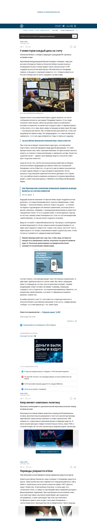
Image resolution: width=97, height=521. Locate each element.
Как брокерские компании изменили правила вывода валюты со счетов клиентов (49, 189)
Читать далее (27, 195)
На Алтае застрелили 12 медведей (35, 389)
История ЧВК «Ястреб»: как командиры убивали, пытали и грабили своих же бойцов (48, 378)
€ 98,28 (31, 30)
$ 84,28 (25, 30)
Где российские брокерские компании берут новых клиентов (46, 140)
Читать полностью (48, 451)
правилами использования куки (47, 36)
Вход (68, 26)
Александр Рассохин (26, 336)
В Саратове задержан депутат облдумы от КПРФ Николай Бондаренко (46, 371)
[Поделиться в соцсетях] (75, 47)
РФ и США (55, 30)
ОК (74, 36)
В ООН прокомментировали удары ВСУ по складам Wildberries (43, 384)
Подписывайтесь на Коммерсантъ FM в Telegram (39, 325)
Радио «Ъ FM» (24, 41)
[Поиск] (71, 26)
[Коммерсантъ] (21, 26)
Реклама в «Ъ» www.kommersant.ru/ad (48, 12)
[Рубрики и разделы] (75, 26)
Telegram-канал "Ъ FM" (51, 312)
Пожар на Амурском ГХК (67, 30)
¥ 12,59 (37, 30)
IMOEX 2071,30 (45, 30)
